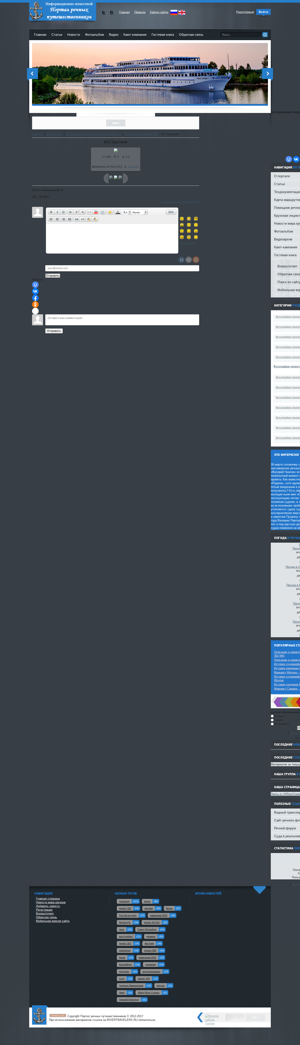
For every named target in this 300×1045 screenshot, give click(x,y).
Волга (169, 908)
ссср (121, 978)
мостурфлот (126, 936)
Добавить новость (48, 906)
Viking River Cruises (148, 992)
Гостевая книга (163, 34)
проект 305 (144, 978)
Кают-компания (134, 34)
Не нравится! (281, 724)
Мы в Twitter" (104, 13)
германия (150, 964)
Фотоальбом (94, 34)
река (121, 929)
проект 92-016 (151, 922)
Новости (73, 34)
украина (150, 936)
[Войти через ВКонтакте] (35, 291)
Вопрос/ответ (45, 913)
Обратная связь (191, 34)
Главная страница (48, 898)
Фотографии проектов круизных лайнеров (93, 134)
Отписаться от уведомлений (180, 201)
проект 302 (125, 908)
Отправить (54, 331)
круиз (147, 901)
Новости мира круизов (51, 902)
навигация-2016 (147, 957)
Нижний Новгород (129, 999)
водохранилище (151, 971)
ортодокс (124, 971)
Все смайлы (189, 243)
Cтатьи (56, 34)
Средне (278, 720)
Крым (122, 957)
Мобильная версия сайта (52, 921)
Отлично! (279, 716)
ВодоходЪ (124, 922)
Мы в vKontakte (111, 13)
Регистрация (44, 909)
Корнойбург (125, 964)
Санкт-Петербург (147, 929)
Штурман (133, 166)
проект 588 (150, 950)
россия (160, 985)
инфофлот (125, 950)
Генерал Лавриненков (131, 985)
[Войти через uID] (35, 284)
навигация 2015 (158, 915)
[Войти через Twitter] (35, 311)
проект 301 (125, 943)
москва (149, 908)
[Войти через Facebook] (35, 298)
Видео (113, 34)
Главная (40, 34)
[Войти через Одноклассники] (35, 304)
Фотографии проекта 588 (141, 134)
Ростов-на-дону (128, 915)
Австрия (149, 943)
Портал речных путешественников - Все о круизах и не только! (62, 11)
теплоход (124, 901)
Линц (122, 992)
